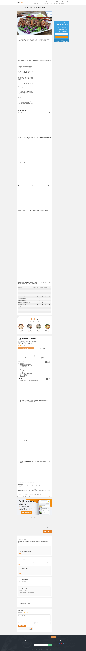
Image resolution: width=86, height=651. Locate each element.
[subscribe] (50, 645)
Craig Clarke (21, 494)
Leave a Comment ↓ (47, 531)
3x (49, 361)
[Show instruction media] (47, 379)
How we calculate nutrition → (47, 496)
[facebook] (59, 643)
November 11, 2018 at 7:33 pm (23, 590)
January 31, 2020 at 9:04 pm (22, 601)
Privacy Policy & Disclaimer (51, 649)
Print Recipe (26, 348)
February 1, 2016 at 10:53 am (22, 539)
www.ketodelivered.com (22, 80)
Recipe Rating (20, 612)
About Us (24, 636)
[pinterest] (61, 643)
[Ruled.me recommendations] (34, 321)
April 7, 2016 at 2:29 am (21, 561)
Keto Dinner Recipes (37, 9)
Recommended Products (39, 636)
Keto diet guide (61, 636)
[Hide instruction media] (49, 379)
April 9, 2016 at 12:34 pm (22, 570)
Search (67, 3)
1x (45, 361)
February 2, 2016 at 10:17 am (23, 549)
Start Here (36, 3)
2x (47, 361)
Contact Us (30, 636)
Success (51, 3)
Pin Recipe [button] (43, 348)
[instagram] (63, 643)
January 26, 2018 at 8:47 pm (22, 581)
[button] (18, 345)
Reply (19, 544)
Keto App (48, 636)
